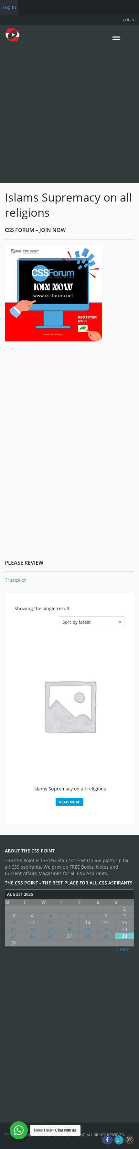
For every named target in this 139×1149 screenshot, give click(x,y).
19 (50, 929)
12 (50, 922)
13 (69, 922)
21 (87, 929)
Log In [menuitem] (9, 7)
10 (13, 922)
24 (13, 936)
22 (106, 929)
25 (32, 936)
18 (32, 929)
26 (50, 936)
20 (69, 929)
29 (106, 936)
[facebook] (107, 1139)
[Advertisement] (69, 112)
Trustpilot (15, 580)
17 (13, 929)
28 (87, 936)
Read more (69, 801)
